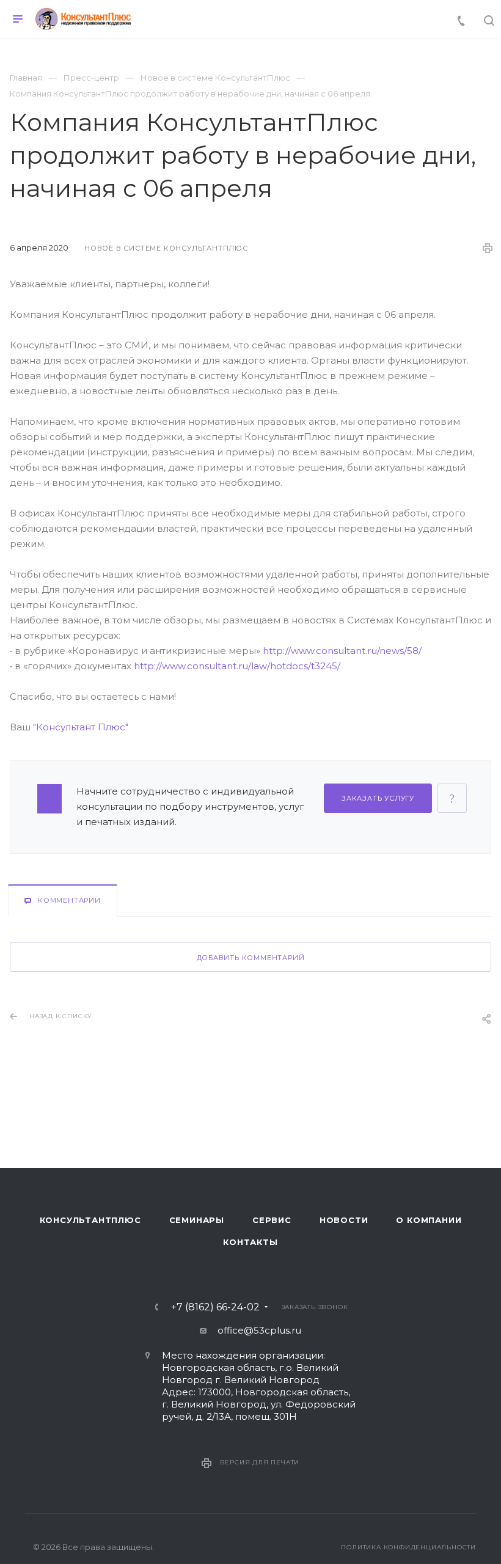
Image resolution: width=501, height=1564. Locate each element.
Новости (344, 1220)
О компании (428, 1220)
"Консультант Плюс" (80, 727)
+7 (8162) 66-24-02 (215, 1307)
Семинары (196, 1220)
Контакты (250, 1242)
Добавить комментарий (251, 957)
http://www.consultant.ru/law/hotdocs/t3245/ (237, 666)
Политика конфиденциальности (408, 1547)
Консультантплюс (90, 1220)
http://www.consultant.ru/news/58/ (342, 650)
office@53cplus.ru (259, 1330)
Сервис (271, 1220)
